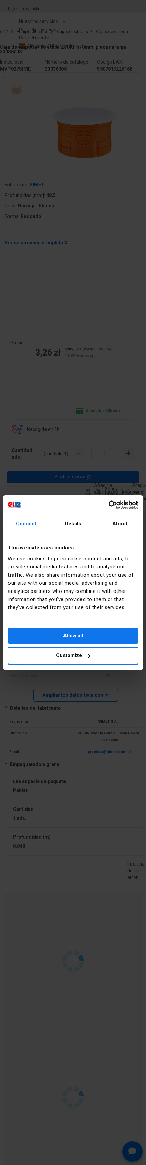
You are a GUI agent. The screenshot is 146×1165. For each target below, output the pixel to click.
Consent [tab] (26, 524)
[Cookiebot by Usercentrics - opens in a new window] (108, 504)
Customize (69, 655)
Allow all (73, 636)
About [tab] (119, 524)
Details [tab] (73, 524)
